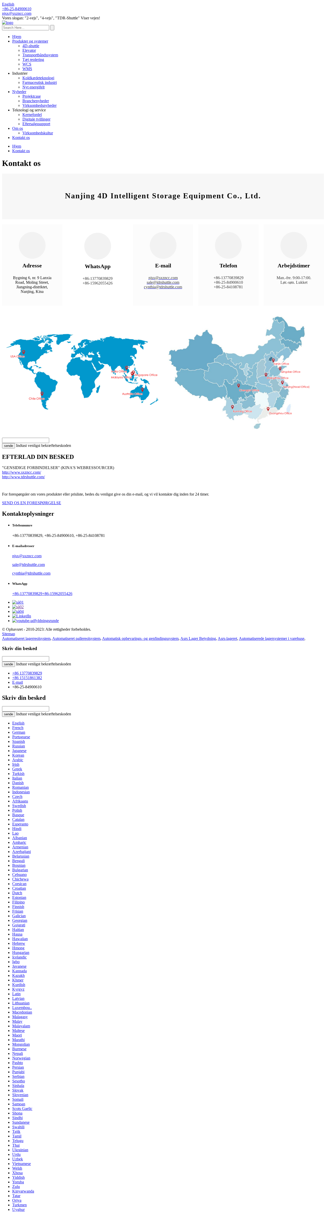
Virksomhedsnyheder (39, 105)
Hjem (16, 36)
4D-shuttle (30, 46)
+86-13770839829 (27, 593)
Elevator (29, 50)
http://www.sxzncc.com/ (21, 472)
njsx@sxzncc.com (27, 556)
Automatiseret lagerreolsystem (26, 638)
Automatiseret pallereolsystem (76, 638)
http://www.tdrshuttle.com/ (23, 477)
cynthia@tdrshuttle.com (31, 573)
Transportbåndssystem (40, 55)
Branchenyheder (35, 101)
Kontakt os (21, 137)
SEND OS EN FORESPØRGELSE (31, 503)
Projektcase (31, 96)
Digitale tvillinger (36, 119)
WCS (26, 64)
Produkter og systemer (30, 41)
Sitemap (8, 634)
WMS (27, 69)
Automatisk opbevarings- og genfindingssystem (140, 638)
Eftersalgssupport (36, 124)
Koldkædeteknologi (38, 78)
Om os (17, 128)
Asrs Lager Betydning (198, 638)
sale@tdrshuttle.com (28, 564)
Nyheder (19, 91)
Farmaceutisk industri (39, 82)
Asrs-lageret (227, 638)
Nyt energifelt (33, 87)
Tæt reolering (33, 59)
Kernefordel (32, 114)
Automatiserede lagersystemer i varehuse (271, 638)
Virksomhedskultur (37, 133)
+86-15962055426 (57, 593)
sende (8, 446)
